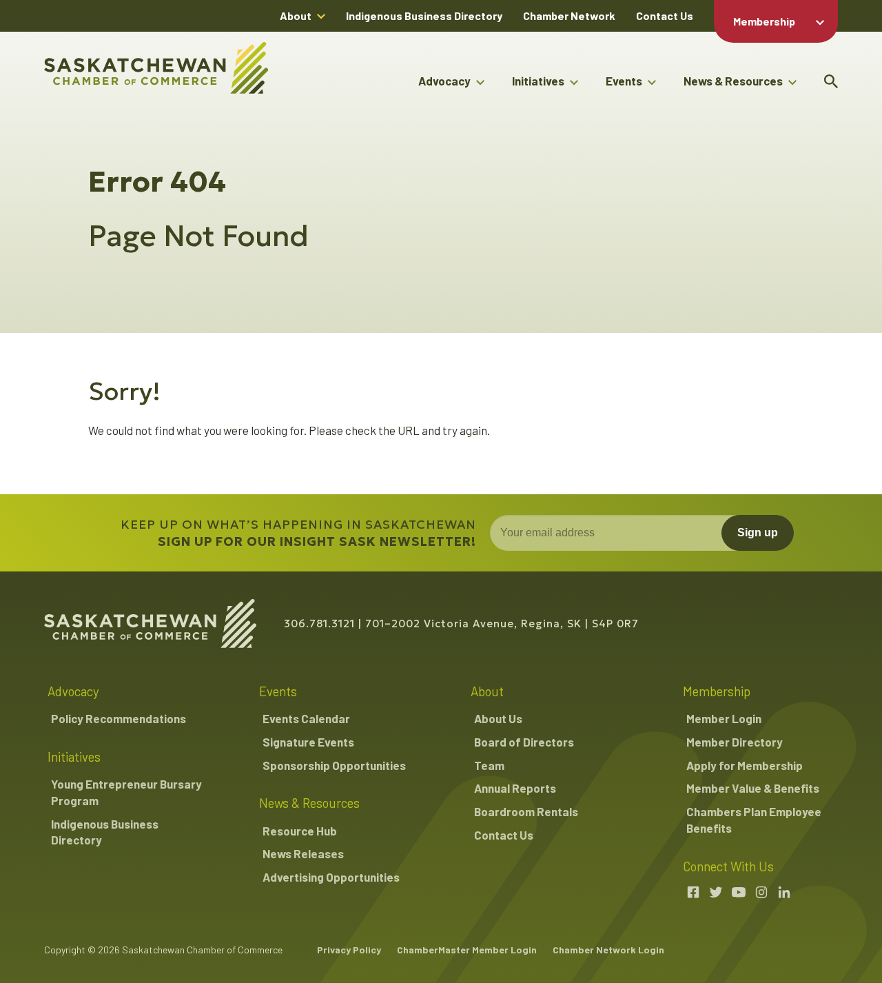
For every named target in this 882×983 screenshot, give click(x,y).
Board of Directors (524, 742)
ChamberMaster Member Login (467, 949)
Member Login (723, 718)
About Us (498, 718)
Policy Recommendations (118, 718)
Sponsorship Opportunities (334, 765)
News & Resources (733, 81)
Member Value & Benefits (752, 788)
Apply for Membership (744, 765)
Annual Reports (515, 788)
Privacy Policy (349, 949)
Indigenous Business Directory (424, 15)
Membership (764, 21)
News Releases (303, 853)
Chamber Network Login (608, 949)
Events (624, 81)
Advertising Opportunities (331, 877)
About (295, 15)
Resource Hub (300, 831)
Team (489, 765)
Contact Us (664, 15)
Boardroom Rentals (526, 811)
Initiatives (538, 81)
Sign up (757, 532)
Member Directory (734, 742)
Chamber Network (569, 15)
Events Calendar (306, 718)
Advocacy (444, 81)
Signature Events (308, 742)
